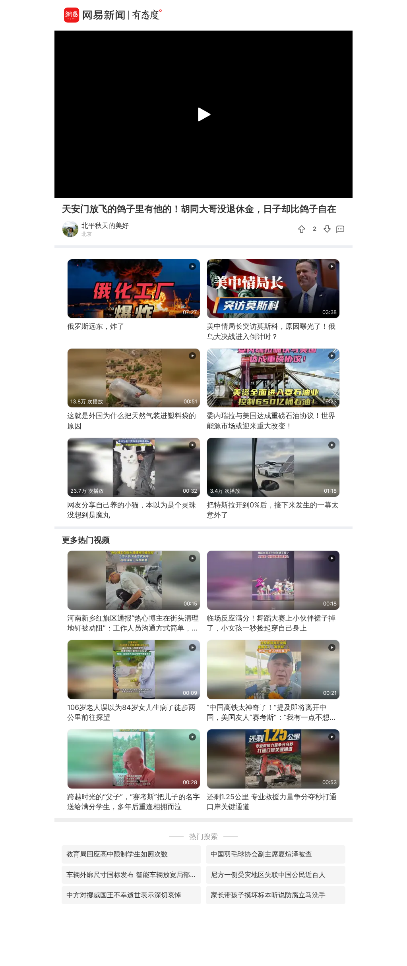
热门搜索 (203, 836)
